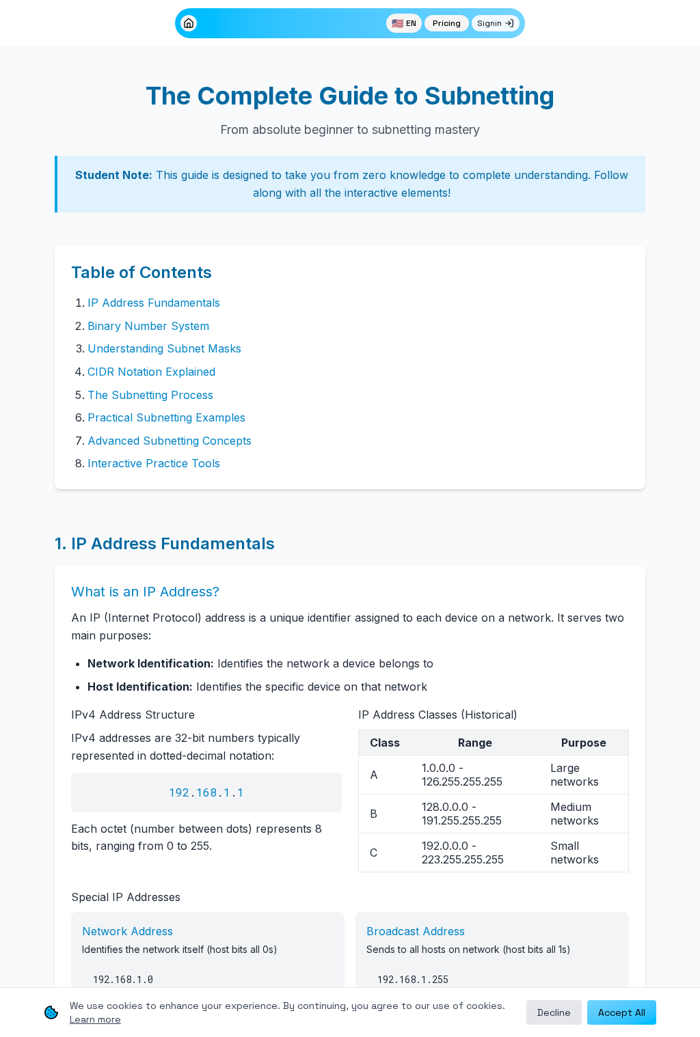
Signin (489, 23)
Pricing (447, 23)
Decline (554, 1012)
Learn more (95, 1019)
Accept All (621, 1012)
